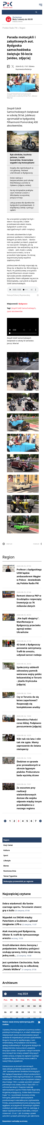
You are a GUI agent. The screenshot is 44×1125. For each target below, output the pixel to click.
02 (23, 1006)
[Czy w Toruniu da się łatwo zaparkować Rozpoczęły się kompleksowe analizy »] (8, 700)
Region (22, 28)
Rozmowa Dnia (9, 871)
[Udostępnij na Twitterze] (13, 66)
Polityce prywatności (15, 1061)
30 (11, 1006)
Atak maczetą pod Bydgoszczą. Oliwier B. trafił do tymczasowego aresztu (20, 935)
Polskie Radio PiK (9, 28)
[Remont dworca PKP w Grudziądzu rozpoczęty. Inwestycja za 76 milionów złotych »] (8, 599)
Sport (5, 855)
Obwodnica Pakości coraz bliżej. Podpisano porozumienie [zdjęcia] (29, 723)
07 (11, 1012)
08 (17, 1012)
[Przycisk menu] (40, 5)
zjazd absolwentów (14, 311)
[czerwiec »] (40, 994)
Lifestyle (7, 860)
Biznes (6, 866)
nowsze (36, 544)
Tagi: (9, 308)
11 (34, 1012)
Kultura (6, 850)
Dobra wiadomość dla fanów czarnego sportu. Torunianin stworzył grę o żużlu (22, 907)
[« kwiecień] (5, 994)
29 (5, 1006)
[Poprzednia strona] (5, 821)
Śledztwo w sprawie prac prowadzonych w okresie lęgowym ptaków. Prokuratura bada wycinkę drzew (28, 768)
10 (29, 1012)
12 (40, 1012)
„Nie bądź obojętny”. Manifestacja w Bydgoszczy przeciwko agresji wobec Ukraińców (29, 625)
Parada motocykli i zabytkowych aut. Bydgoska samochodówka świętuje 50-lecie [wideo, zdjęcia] (21, 47)
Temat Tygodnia (10, 876)
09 (23, 1012)
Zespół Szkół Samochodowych (23, 308)
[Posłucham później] (37, 295)
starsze (9, 544)
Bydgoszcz (23, 304)
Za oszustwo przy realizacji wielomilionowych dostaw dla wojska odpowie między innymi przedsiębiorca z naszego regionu (29, 798)
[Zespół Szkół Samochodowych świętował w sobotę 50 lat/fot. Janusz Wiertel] (23, 361)
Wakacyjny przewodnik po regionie (18, 881)
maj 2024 (23, 993)
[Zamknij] (39, 1022)
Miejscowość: (12, 304)
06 (5, 1012)
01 (17, 1006)
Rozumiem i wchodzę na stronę (14, 1121)
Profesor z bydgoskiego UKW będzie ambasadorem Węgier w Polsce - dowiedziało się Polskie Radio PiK (29, 576)
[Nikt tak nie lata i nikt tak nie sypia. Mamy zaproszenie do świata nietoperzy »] (8, 742)
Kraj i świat (8, 845)
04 (34, 1006)
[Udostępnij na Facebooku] (9, 66)
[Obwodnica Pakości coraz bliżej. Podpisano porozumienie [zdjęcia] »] (8, 721)
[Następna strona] (40, 821)
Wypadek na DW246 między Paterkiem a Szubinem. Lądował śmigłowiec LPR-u (20, 921)
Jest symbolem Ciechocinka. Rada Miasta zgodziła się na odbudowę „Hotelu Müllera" (20, 966)
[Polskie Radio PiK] (8, 5)
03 (29, 1006)
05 (40, 1006)
